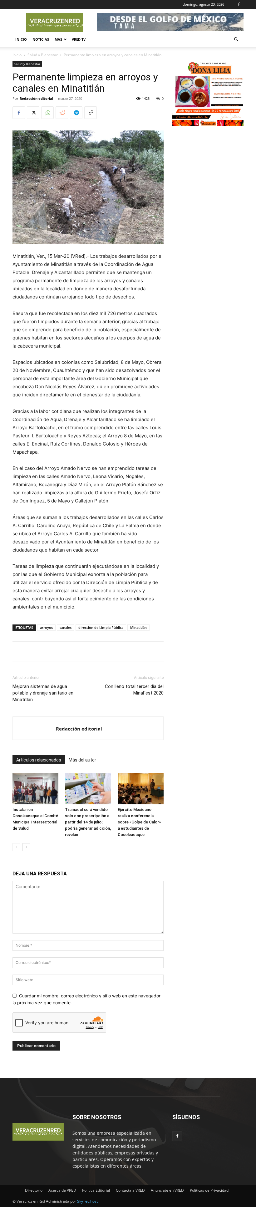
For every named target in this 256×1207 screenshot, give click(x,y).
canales (65, 627)
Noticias (40, 39)
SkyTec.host (87, 1201)
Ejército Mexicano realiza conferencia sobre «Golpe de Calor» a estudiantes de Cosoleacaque (139, 822)
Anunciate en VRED (167, 1190)
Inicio (21, 39)
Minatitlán (138, 627)
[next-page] (26, 847)
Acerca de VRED (62, 1190)
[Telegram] (76, 112)
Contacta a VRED (130, 1190)
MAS (58, 39)
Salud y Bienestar (42, 55)
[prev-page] (16, 847)
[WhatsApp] (47, 112)
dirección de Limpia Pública (100, 627)
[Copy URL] (90, 112)
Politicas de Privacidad (209, 1190)
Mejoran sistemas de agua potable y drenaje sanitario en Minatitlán (42, 693)
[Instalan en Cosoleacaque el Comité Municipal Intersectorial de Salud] (35, 788)
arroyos (46, 627)
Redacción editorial (36, 98)
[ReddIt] (62, 112)
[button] (236, 40)
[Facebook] (239, 4)
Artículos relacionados (38, 759)
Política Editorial (96, 1190)
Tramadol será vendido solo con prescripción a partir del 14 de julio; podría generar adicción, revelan (88, 822)
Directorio (33, 1190)
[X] (33, 112)
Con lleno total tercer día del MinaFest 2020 (134, 690)
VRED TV (79, 39)
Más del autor (82, 759)
